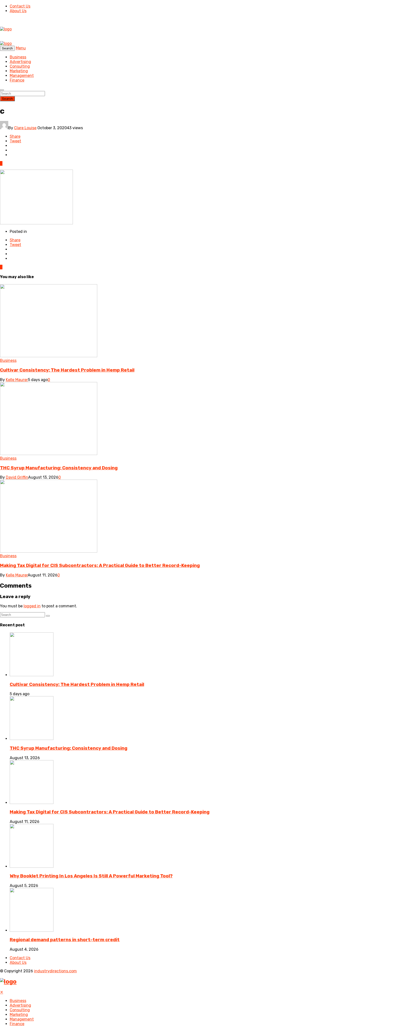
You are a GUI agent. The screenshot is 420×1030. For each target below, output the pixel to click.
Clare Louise (25, 128)
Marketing (19, 71)
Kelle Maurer (17, 379)
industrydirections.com (55, 971)
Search (7, 98)
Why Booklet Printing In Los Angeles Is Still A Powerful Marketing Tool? (91, 876)
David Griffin (17, 477)
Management (22, 75)
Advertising (20, 61)
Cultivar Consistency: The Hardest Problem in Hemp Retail (67, 370)
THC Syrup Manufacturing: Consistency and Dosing (59, 468)
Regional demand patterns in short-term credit (65, 939)
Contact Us (20, 6)
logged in (32, 606)
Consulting (20, 66)
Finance (17, 80)
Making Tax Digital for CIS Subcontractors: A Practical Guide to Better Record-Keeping (100, 565)
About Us (18, 11)
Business (18, 57)
